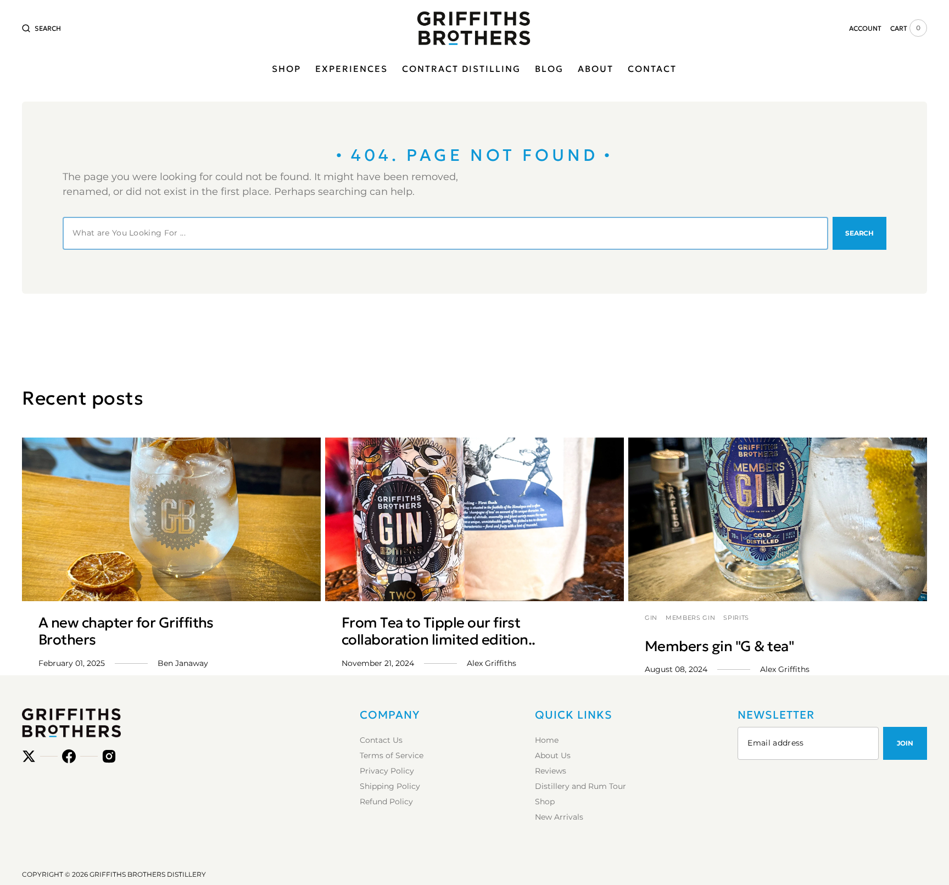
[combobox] (445, 233)
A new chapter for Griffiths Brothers (126, 631)
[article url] (171, 519)
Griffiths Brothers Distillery (148, 874)
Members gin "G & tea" (719, 646)
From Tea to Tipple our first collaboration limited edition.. (438, 631)
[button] (41, 28)
